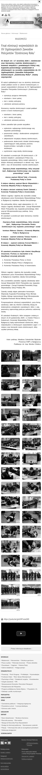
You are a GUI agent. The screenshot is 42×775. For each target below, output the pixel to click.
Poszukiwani (5, 665)
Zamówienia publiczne (9, 703)
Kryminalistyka (34, 674)
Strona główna (5, 33)
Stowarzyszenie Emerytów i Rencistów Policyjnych (17, 684)
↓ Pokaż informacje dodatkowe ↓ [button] (21, 648)
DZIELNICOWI (5, 712)
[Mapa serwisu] (6, 15)
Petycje (4, 727)
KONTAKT (3, 715)
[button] (38, 15)
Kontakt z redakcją (5, 752)
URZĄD (3, 700)
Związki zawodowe (7, 681)
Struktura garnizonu (27, 660)
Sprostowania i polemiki (30, 725)
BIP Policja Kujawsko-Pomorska (32, 744)
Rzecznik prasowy (7, 720)
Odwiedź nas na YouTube (5, 742)
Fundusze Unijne (7, 677)
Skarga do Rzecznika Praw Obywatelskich (15, 723)
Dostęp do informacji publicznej (11, 725)
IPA (16, 681)
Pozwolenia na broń (8, 706)
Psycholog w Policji (7, 679)
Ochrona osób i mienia (9, 708)
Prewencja (5, 674)
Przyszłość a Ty (32, 689)
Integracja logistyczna (24, 703)
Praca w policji (6, 663)
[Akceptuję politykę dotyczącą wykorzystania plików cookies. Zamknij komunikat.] (39, 1)
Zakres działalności (8, 667)
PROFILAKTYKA (5, 695)
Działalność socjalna (21, 679)
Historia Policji (23, 665)
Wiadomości (23, 33)
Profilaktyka (24, 674)
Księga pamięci (20, 667)
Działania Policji (6, 671)
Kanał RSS (2, 742)
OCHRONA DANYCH (6, 733)
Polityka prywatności (27, 759)
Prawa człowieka (32, 663)
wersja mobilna (4, 766)
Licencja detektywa (22, 706)
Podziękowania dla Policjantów (11, 686)
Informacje (15, 33)
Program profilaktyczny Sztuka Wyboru (14, 689)
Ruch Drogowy (14, 674)
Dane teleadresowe (8, 718)
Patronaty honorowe (19, 663)
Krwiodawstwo (34, 679)
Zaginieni (14, 665)
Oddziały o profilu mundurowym (11, 691)
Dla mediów (18, 720)
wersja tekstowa (5, 769)
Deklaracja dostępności (9, 730)
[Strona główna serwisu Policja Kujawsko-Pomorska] (3, 15)
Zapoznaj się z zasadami (28, 756)
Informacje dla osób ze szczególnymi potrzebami (23, 727)
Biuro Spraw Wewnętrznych (22, 677)
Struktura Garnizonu (22, 718)
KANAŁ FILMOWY (6, 697)
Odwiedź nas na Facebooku (9, 742)
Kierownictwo (15, 660)
